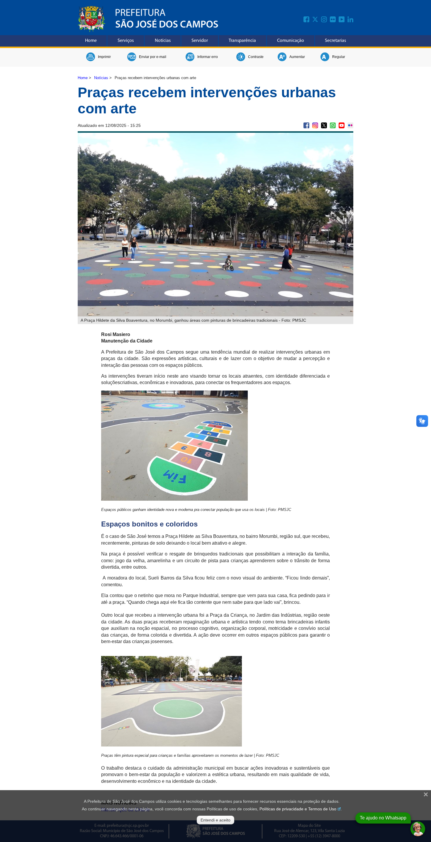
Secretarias (335, 40)
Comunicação (290, 40)
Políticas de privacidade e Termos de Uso (297, 809)
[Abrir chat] (417, 828)
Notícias (163, 40)
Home (91, 40)
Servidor (199, 40)
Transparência (242, 40)
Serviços (126, 40)
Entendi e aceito (215, 820)
